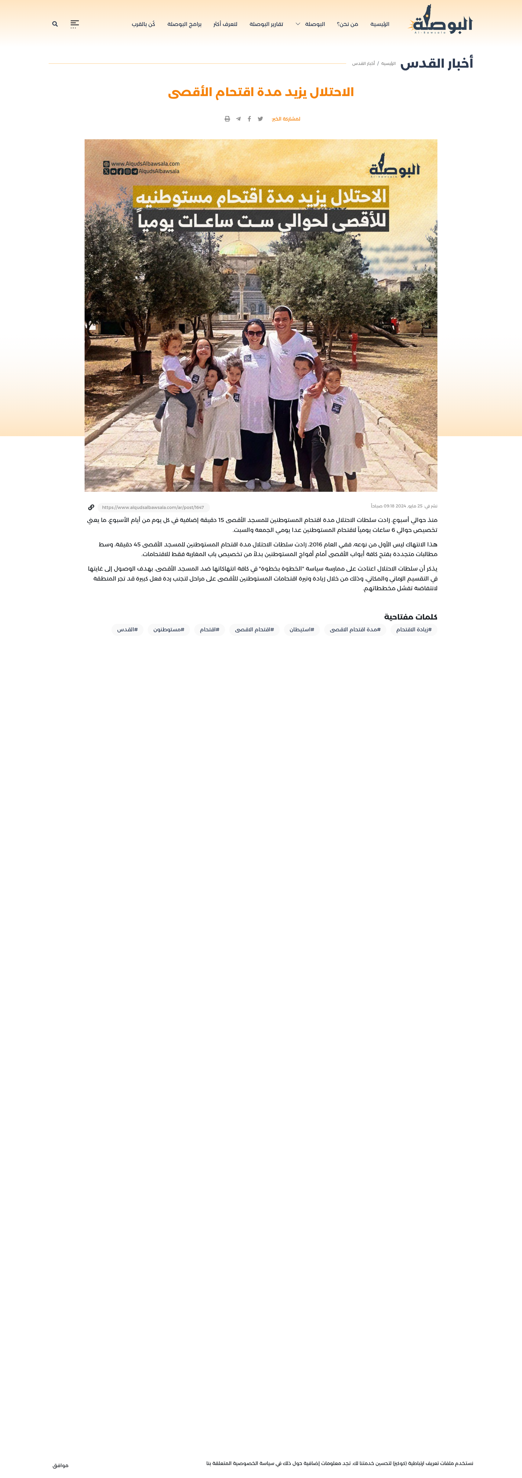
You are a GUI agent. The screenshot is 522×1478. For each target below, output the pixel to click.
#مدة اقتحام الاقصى (355, 629)
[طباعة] (227, 119)
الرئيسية (379, 24)
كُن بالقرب (143, 24)
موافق (60, 1465)
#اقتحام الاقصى (254, 629)
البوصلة (314, 24)
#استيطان (302, 629)
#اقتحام (209, 629)
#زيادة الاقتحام (414, 629)
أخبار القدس (363, 63)
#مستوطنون (168, 629)
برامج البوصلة (184, 24)
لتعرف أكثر (225, 24)
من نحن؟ (347, 24)
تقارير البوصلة (266, 24)
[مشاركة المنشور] (260, 119)
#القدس (127, 629)
